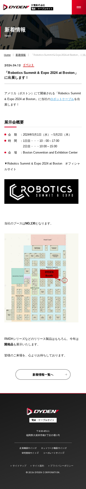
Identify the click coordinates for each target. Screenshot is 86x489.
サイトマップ (20, 465)
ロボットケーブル (62, 99)
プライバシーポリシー (61, 465)
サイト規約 (38, 465)
